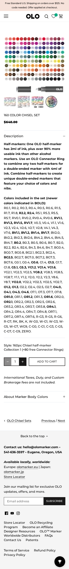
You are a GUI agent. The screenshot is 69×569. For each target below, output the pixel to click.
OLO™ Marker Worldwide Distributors (33, 533)
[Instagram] (18, 513)
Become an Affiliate (37, 527)
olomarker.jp (14, 472)
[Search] (46, 16)
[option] (34, 63)
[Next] (60, 63)
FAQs (49, 535)
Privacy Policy (14, 555)
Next (61, 421)
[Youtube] (12, 513)
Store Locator (14, 477)
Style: (8, 345)
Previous (48, 421)
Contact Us (12, 540)
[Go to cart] (61, 16)
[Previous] (8, 63)
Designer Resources (19, 531)
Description (13, 136)
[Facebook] (6, 513)
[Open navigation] (6, 16)
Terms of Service (16, 550)
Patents (32, 540)
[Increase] (22, 362)
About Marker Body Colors (26, 397)
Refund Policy (45, 550)
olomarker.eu (27, 467)
